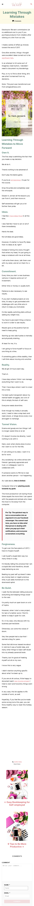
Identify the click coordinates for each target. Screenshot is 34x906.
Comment (6, 862)
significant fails (7, 58)
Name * (7, 885)
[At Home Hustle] (17, 4)
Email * (7, 893)
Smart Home (17, 764)
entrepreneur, (16, 180)
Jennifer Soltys (18, 762)
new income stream (21, 681)
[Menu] (2, 4)
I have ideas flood (15, 216)
